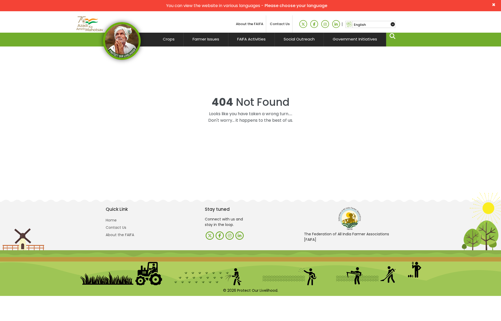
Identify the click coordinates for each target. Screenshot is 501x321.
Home (111, 220)
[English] (374, 24)
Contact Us (280, 23)
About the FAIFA (249, 23)
